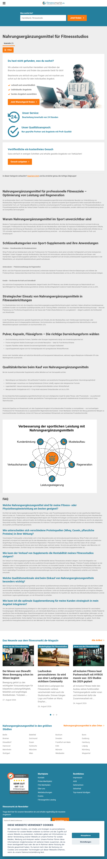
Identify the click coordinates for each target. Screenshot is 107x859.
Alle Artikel (97, 640)
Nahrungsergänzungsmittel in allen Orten (83, 725)
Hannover (7, 746)
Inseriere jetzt (33, 176)
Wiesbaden (59, 753)
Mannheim (7, 749)
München (33, 749)
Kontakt (41, 778)
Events (40, 796)
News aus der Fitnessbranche (16, 646)
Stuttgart (6, 753)
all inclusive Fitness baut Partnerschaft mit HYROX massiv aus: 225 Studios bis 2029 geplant (88, 676)
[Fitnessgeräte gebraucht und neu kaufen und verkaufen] (53, 3)
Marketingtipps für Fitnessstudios (53, 646)
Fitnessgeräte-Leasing (47, 800)
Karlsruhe (33, 746)
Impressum (77, 778)
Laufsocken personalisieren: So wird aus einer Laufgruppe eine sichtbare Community (53, 676)
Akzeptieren (86, 835)
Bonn (84, 735)
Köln (57, 746)
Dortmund (33, 738)
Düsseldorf (7, 742)
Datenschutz (78, 785)
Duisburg (85, 738)
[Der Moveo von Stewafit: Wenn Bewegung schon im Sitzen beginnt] (18, 655)
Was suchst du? (26, 13)
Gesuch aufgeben (19, 161)
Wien (31, 753)
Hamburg (86, 742)
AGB (75, 781)
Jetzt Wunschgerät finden (23, 102)
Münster (58, 749)
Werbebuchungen (45, 792)
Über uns (41, 789)
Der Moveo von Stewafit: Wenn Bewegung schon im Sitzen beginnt (18, 675)
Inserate (9, 43)
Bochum (58, 735)
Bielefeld (32, 735)
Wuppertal (86, 753)
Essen (31, 742)
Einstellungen (85, 842)
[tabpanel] (18, 674)
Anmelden (59, 820)
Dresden (58, 738)
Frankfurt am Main (63, 742)
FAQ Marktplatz (44, 785)
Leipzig (85, 746)
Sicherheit (77, 789)
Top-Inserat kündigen (81, 792)
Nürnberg (86, 749)
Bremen (6, 738)
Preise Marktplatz (45, 781)
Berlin (5, 735)
